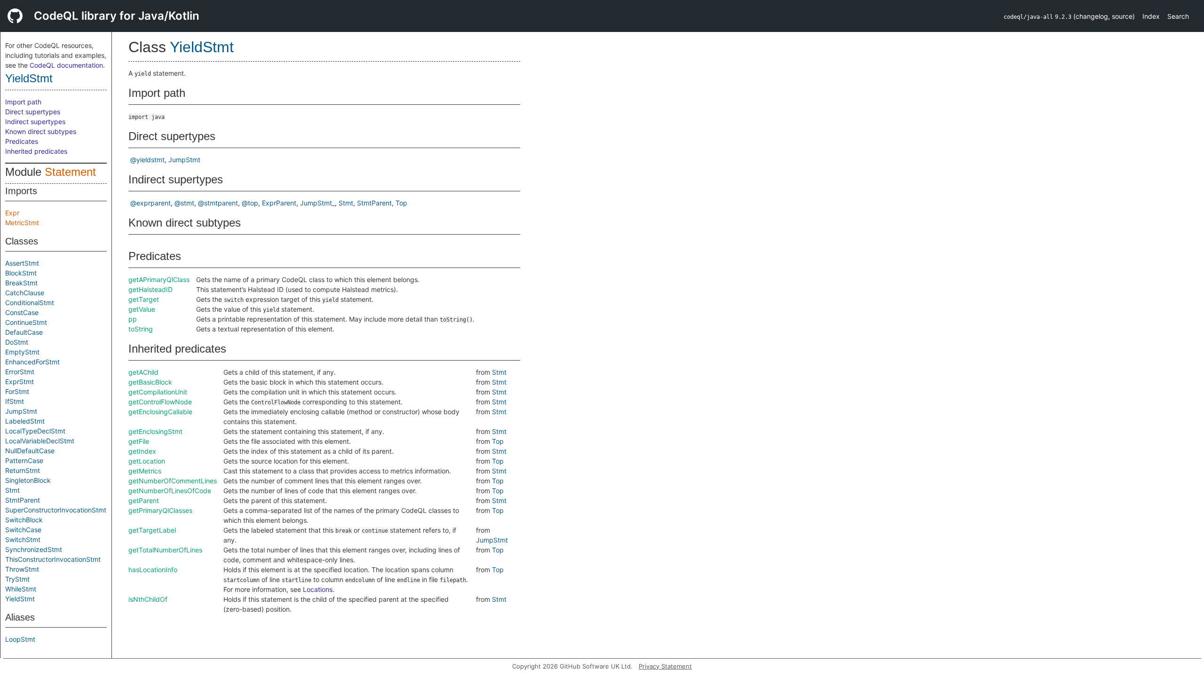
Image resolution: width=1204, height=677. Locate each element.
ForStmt (17, 391)
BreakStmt (21, 283)
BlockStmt (21, 273)
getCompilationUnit (157, 392)
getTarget (143, 299)
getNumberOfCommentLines (172, 481)
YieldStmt (29, 78)
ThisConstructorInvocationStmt (53, 559)
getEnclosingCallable (160, 412)
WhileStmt (20, 589)
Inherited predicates (36, 151)
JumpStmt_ (317, 203)
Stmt (12, 490)
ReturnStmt (22, 470)
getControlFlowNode (160, 402)
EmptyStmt (22, 352)
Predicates (21, 141)
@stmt (184, 203)
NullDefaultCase (30, 451)
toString (140, 329)
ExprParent (279, 203)
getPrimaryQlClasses (160, 510)
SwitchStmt (22, 539)
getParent (143, 500)
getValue (141, 309)
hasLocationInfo (152, 570)
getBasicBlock (150, 382)
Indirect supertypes (35, 122)
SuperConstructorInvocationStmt (55, 510)
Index (1151, 16)
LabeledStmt (25, 421)
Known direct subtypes (40, 131)
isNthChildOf (147, 599)
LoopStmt (20, 639)
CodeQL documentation (66, 65)
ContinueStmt (26, 322)
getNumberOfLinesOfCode (169, 491)
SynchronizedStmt (33, 549)
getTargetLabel (152, 530)
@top (250, 203)
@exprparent (150, 203)
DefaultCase (24, 332)
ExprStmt (19, 382)
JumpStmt (21, 411)
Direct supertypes (32, 112)
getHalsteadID (150, 289)
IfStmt (14, 401)
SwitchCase (23, 530)
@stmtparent (218, 203)
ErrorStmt (19, 372)
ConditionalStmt (29, 303)
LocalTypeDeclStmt (35, 431)
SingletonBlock (28, 480)
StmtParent (22, 500)
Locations (318, 589)
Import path (23, 102)
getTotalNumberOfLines (165, 550)
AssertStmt (22, 263)
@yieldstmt (147, 160)
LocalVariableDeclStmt (39, 441)
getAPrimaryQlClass (159, 279)
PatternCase (24, 460)
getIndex (142, 451)
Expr (12, 213)
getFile (138, 441)
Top (401, 203)
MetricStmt (22, 223)
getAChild (143, 372)
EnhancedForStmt (32, 362)
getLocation (146, 461)
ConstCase (22, 312)
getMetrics (144, 471)
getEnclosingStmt (155, 431)
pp (132, 319)
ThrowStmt (22, 569)
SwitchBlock (24, 520)
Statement (70, 171)
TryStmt (17, 579)
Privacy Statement (665, 666)
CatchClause (24, 293)
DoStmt (16, 342)
